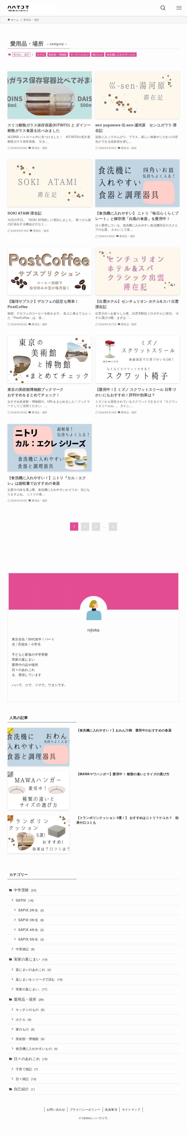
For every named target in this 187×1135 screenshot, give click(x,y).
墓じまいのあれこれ (33, 969)
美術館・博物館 (58, 54)
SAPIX (25, 900)
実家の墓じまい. (31, 989)
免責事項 (111, 1109)
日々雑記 (26, 1078)
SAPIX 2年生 (31, 909)
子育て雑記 (27, 1068)
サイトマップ (131, 1109)
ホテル (41, 54)
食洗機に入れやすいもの (121, 54)
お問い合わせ (56, 1109)
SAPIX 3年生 (31, 919)
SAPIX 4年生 (31, 929)
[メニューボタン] (179, 8)
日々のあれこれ (31, 1058)
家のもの (98, 54)
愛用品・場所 (29, 999)
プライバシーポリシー (85, 1109)
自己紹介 (24, 1089)
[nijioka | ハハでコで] (29, 8)
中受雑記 (25, 948)
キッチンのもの (79, 54)
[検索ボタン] (163, 8)
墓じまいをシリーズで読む (39, 979)
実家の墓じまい (31, 959)
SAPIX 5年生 (31, 939)
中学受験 (25, 889)
